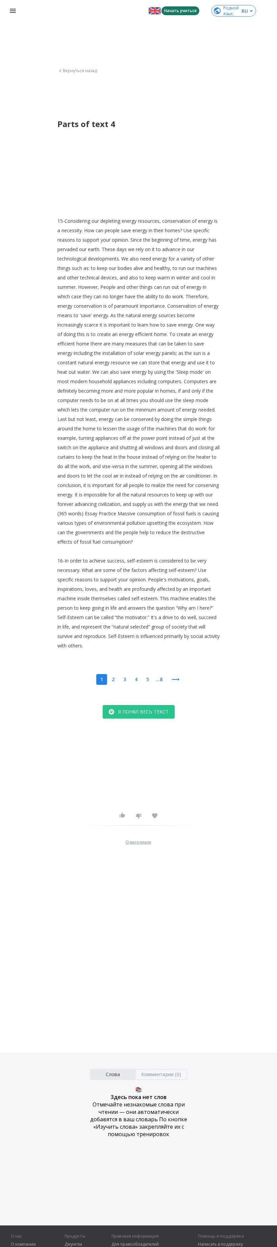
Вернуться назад (80, 71)
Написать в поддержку (220, 1244)
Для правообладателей (135, 1244)
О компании (23, 1244)
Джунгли (73, 1244)
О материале (138, 842)
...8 (159, 679)
